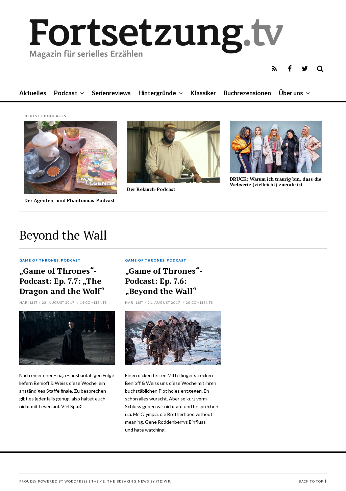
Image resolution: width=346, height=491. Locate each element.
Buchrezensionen (247, 93)
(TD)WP (163, 481)
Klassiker (203, 93)
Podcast (65, 93)
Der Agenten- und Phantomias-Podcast (69, 200)
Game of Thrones (39, 260)
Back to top (311, 481)
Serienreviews (111, 93)
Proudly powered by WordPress (53, 481)
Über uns (291, 93)
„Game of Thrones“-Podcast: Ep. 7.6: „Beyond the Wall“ (164, 281)
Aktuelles (32, 93)
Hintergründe (157, 93)
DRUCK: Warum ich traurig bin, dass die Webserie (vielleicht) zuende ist (275, 181)
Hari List (28, 302)
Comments (93, 302)
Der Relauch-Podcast (151, 189)
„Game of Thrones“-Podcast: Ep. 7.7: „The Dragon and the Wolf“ (62, 281)
